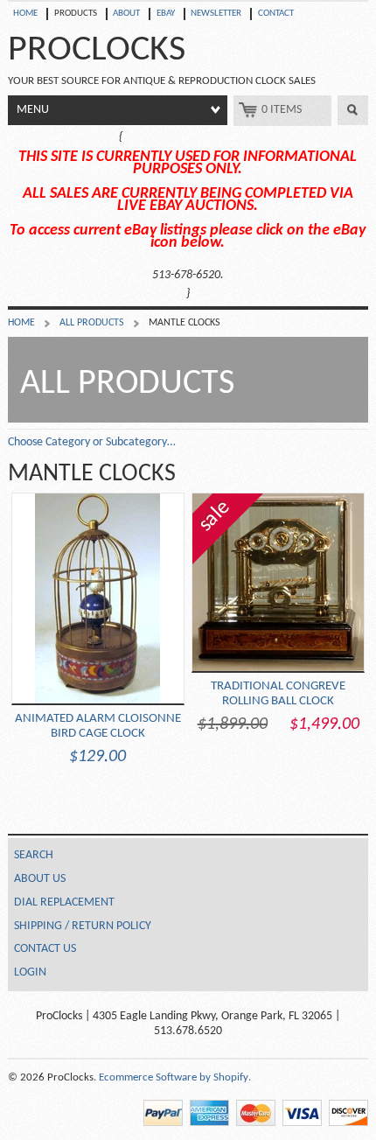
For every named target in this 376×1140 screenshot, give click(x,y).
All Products (91, 323)
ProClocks (96, 50)
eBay (166, 13)
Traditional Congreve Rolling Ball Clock (277, 614)
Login (30, 972)
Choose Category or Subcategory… (92, 442)
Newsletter (216, 13)
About (126, 13)
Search (353, 110)
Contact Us (45, 948)
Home (25, 13)
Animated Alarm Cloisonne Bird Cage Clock (98, 738)
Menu (33, 109)
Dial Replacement (64, 902)
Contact (276, 13)
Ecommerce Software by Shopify (173, 1077)
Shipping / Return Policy (82, 926)
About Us (40, 878)
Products (75, 13)
